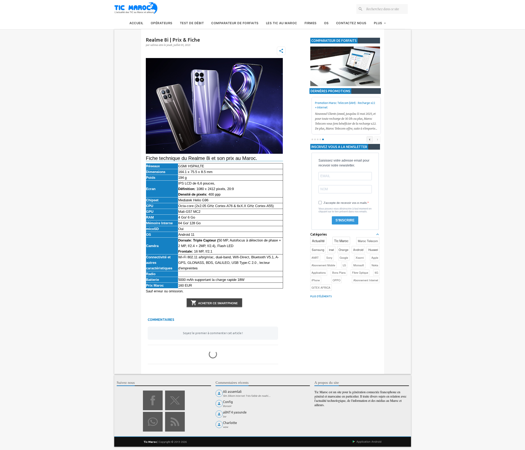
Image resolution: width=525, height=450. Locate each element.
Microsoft (358, 265)
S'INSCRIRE (345, 220)
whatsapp (153, 422)
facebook (153, 400)
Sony (329, 258)
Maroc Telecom (368, 241)
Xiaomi (360, 258)
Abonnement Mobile (323, 265)
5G (376, 273)
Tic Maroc (341, 240)
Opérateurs (161, 23)
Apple (374, 258)
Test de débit (192, 23)
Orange (343, 249)
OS (326, 23)
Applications (319, 273)
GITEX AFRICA (321, 287)
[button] (281, 51)
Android (358, 249)
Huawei (373, 249)
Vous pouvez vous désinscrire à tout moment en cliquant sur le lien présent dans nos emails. (345, 210)
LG (344, 265)
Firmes (311, 23)
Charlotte (230, 423)
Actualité (318, 240)
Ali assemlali (232, 391)
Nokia (375, 265)
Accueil (136, 23)
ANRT (315, 258)
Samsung (318, 249)
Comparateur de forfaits (235, 23)
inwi (331, 249)
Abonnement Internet (365, 280)
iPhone (316, 280)
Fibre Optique (360, 273)
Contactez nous (351, 23)
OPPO (336, 280)
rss (175, 422)
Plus (378, 23)
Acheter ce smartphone (218, 303)
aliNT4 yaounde (235, 412)
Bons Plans (339, 273)
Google (344, 258)
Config (228, 402)
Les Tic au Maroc (281, 23)
